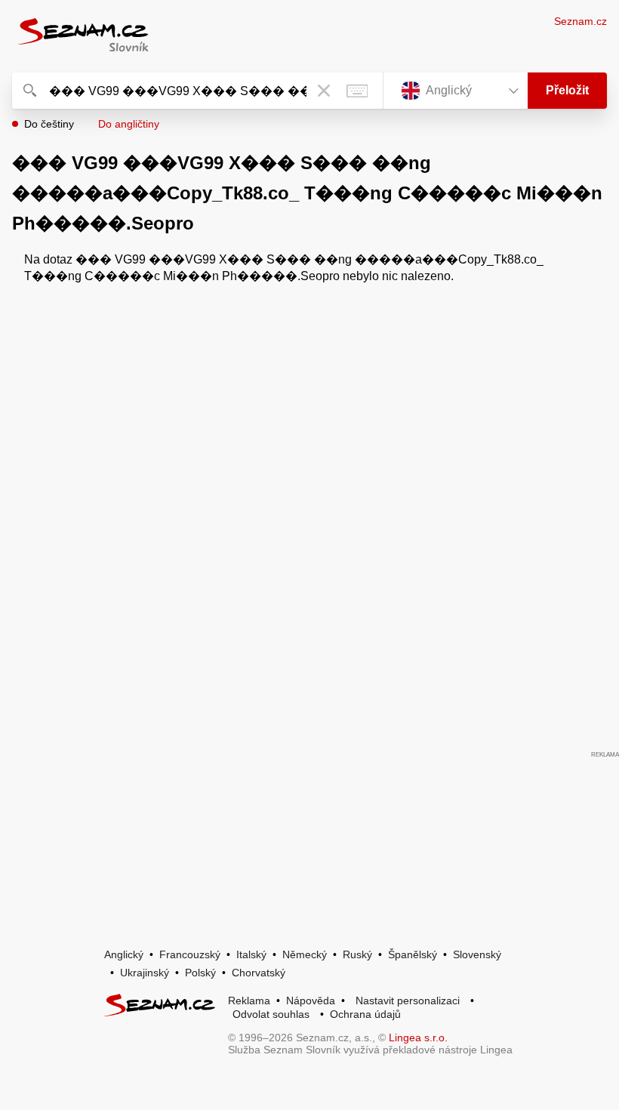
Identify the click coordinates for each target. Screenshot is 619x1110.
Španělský (412, 954)
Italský (251, 954)
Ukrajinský (144, 973)
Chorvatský (258, 973)
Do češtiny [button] (49, 124)
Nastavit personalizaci (408, 1000)
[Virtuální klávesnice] (357, 90)
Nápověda (310, 1000)
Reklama (249, 1000)
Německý (304, 954)
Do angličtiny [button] (128, 124)
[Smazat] (323, 90)
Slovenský (477, 954)
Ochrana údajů (365, 1014)
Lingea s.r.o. (418, 1037)
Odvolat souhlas (271, 1014)
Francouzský (189, 954)
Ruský (357, 954)
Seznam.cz (580, 21)
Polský (200, 973)
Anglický (123, 954)
